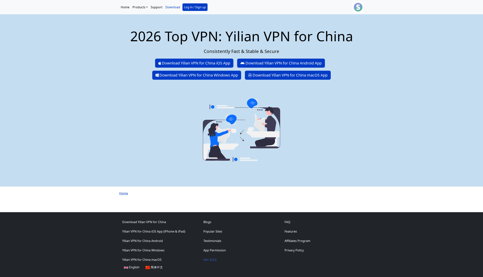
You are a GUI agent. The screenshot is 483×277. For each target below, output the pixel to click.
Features (291, 231)
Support (156, 7)
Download (172, 7)
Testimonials (212, 241)
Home (125, 7)
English (133, 267)
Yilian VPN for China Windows (143, 250)
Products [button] (138, 7)
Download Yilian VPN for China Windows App (198, 75)
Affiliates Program (297, 241)
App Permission (214, 250)
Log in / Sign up (195, 7)
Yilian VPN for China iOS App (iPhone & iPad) (153, 231)
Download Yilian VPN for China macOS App (290, 75)
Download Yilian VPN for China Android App (283, 63)
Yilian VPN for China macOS (142, 260)
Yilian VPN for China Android (142, 241)
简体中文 (156, 267)
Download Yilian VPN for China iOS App (196, 63)
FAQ (287, 222)
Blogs (207, 222)
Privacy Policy (294, 250)
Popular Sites (212, 231)
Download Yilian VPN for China (144, 222)
